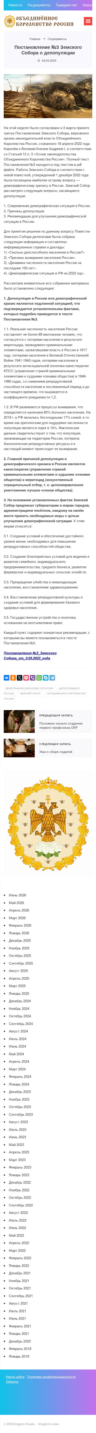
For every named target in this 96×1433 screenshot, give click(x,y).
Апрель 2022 (19, 1242)
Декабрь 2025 (20, 940)
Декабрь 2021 (20, 1272)
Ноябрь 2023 (19, 1099)
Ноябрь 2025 (19, 947)
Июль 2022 (17, 1220)
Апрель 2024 (19, 1061)
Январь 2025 (19, 993)
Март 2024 (17, 1068)
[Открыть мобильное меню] (88, 21)
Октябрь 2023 (20, 1106)
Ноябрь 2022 (19, 1189)
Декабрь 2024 (20, 1000)
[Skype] (45, 678)
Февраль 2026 (20, 925)
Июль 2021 (17, 1310)
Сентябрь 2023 (21, 1114)
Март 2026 (17, 917)
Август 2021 (18, 1303)
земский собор (30, 693)
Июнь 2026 (17, 894)
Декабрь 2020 (20, 1341)
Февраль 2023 (20, 1167)
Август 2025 (18, 970)
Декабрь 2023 (20, 1091)
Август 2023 (18, 1121)
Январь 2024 (19, 1084)
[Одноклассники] (13, 678)
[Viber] (32, 678)
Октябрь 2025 (20, 955)
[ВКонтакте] (6, 678)
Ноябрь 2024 (19, 1008)
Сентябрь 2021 (21, 1295)
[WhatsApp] (39, 678)
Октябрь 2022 (20, 1197)
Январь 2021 (19, 1333)
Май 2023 (16, 1144)
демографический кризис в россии (29, 688)
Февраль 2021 (20, 1325)
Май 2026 (16, 902)
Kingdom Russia (39, 21)
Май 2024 (16, 1053)
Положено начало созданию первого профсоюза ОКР (19, 721)
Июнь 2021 (17, 1318)
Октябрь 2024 (20, 1015)
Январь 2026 (19, 932)
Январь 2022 (19, 1265)
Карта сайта (15, 1376)
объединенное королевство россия (45, 696)
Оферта (12, 1381)
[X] (19, 678)
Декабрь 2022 (20, 1182)
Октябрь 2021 (20, 1288)
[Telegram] (52, 678)
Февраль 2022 (20, 1257)
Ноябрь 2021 (19, 1280)
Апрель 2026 (19, 910)
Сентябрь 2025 (21, 963)
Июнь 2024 (17, 1046)
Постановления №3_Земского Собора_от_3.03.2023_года (30, 655)
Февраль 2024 (20, 1076)
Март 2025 (17, 985)
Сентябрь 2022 (21, 1205)
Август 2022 (18, 1212)
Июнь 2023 (17, 1136)
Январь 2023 (19, 1174)
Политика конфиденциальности (51, 1376)
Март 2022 (17, 1250)
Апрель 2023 (19, 1151)
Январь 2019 (19, 1356)
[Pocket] (26, 678)
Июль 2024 (17, 1038)
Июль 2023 (17, 1129)
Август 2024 (18, 1031)
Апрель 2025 (19, 978)
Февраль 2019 (20, 1348)
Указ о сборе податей (19, 748)
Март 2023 (17, 1159)
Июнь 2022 (17, 1227)
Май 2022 (16, 1235)
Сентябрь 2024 (21, 1023)
